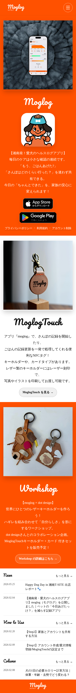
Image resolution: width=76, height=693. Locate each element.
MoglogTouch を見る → (38, 392)
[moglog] (16, 7)
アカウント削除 (61, 228)
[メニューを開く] (68, 7)
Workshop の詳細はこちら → (38, 558)
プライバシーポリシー (18, 228)
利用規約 (42, 228)
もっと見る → (64, 575)
